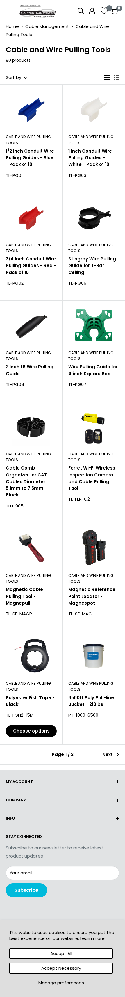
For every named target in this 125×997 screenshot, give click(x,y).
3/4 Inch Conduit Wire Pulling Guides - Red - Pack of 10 (31, 265)
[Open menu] (9, 11)
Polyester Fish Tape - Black (30, 701)
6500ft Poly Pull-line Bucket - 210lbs (91, 701)
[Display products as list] (116, 77)
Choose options (31, 731)
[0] (114, 11)
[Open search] (81, 11)
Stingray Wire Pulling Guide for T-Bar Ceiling (92, 265)
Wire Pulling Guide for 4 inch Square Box (93, 370)
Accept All (61, 953)
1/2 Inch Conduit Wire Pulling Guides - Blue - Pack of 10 (30, 158)
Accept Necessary (61, 968)
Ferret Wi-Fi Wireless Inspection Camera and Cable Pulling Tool (91, 478)
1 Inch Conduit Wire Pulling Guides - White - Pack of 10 (90, 158)
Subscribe (26, 890)
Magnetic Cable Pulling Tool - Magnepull (24, 596)
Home (12, 26)
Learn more (92, 938)
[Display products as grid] (107, 77)
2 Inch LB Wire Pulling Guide (29, 370)
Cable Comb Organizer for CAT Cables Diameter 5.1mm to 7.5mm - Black (26, 481)
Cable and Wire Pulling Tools (28, 139)
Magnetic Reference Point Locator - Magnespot (91, 596)
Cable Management (47, 26)
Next (107, 754)
